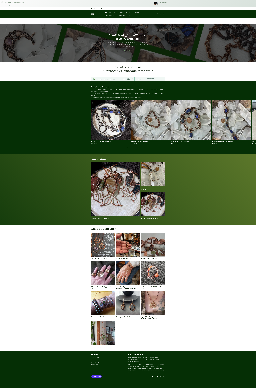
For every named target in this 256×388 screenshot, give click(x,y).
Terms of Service (95, 357)
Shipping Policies (95, 362)
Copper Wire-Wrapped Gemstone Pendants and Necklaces (151, 317)
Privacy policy (129, 384)
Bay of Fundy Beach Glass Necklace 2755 (150, 188)
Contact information (152, 384)
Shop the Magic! (128, 50)
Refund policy (122, 384)
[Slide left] (125, 147)
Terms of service (136, 384)
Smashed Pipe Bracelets (148, 258)
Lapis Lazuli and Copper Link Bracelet (180, 141)
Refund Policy (94, 364)
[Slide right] (130, 147)
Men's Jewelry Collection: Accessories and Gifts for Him (125, 287)
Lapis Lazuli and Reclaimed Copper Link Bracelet (223, 141)
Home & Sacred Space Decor (100, 347)
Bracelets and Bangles (98, 317)
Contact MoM (94, 366)
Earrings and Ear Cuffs (123, 317)
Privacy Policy (94, 359)
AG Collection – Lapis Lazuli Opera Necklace (101, 141)
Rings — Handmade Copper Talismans (103, 287)
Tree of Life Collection (98, 258)
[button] (157, 14)
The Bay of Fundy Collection (100, 218)
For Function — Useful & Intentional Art (152, 287)
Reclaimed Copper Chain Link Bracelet (140, 141)
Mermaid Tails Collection (149, 218)
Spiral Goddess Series (123, 258)
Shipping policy (144, 384)
